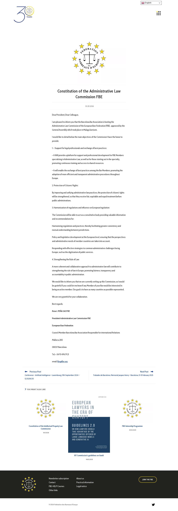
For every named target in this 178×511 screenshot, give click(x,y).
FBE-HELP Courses (56, 486)
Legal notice (81, 486)
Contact (52, 482)
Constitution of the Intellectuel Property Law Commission (46, 427)
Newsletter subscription (59, 478)
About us (80, 478)
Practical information (85, 482)
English (147, 3)
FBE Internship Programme (132, 426)
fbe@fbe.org (62, 361)
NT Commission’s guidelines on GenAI (89, 455)
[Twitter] (153, 505)
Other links (53, 490)
